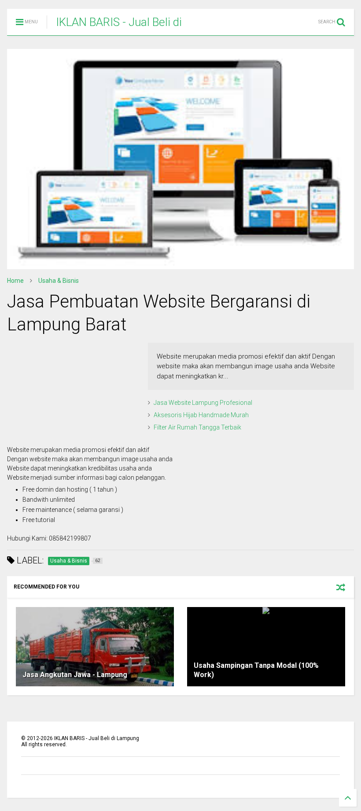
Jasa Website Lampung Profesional (203, 402)
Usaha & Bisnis (58, 280)
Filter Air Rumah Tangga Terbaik (197, 427)
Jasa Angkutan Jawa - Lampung (74, 674)
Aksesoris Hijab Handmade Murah (201, 414)
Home (15, 280)
